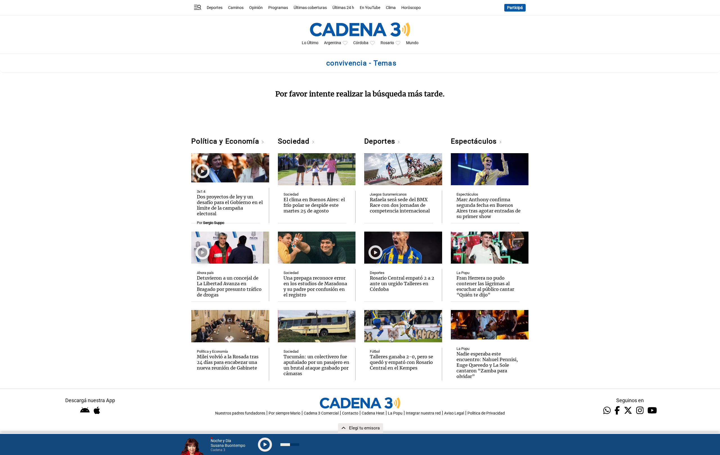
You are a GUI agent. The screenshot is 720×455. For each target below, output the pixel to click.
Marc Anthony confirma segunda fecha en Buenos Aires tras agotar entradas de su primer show (488, 208)
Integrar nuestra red (423, 413)
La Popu (462, 273)
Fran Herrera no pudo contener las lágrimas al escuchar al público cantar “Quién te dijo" (485, 286)
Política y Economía (226, 141)
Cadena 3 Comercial (321, 413)
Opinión (256, 7)
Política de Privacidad (486, 413)
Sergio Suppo (213, 223)
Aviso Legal (454, 413)
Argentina (332, 42)
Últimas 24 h (343, 7)
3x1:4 (201, 191)
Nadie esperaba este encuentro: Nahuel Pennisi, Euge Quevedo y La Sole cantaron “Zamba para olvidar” (487, 365)
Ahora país (205, 273)
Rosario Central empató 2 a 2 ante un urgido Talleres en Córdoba (402, 283)
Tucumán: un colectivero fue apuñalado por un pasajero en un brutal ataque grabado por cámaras (316, 365)
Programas (278, 7)
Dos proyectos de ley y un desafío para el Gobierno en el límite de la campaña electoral (230, 205)
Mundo (412, 42)
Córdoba (360, 42)
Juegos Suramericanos (388, 194)
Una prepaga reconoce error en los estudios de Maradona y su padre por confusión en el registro (315, 286)
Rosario (387, 42)
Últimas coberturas (310, 7)
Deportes (214, 7)
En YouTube (370, 7)
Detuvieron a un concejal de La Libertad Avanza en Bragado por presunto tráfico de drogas (229, 286)
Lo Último (310, 42)
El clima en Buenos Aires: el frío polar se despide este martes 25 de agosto (314, 205)
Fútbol (375, 351)
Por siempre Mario (284, 413)
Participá (515, 7)
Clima (391, 7)
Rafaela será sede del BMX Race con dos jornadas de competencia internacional (400, 205)
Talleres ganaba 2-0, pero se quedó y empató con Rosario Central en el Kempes (401, 362)
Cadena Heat (373, 413)
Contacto (350, 413)
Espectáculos (475, 141)
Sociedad (295, 141)
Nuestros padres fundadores (240, 413)
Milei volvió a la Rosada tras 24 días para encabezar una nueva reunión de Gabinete (227, 362)
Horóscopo (411, 7)
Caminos (236, 7)
